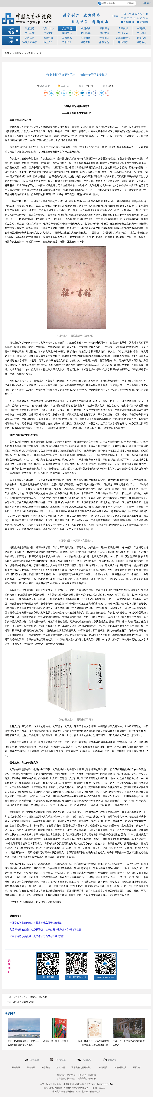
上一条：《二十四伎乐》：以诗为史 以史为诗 (26, 997)
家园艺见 (67, 37)
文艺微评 (142, 33)
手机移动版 (60, 1060)
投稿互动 (123, 33)
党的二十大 (48, 28)
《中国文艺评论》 (30, 42)
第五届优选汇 (123, 37)
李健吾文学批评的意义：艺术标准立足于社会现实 (33, 922)
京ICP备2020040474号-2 (102, 1084)
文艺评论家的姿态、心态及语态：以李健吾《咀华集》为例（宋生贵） (44, 929)
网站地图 (147, 3)
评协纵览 (29, 37)
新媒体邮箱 (129, 22)
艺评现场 (16, 53)
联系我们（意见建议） (81, 1067)
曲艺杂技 (30, 33)
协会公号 (48, 42)
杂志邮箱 (144, 22)
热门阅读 (86, 33)
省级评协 (48, 37)
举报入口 (137, 1067)
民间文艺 (48, 33)
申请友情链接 (120, 1067)
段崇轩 (112, 86)
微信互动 (87, 1060)
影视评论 (104, 28)
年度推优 (104, 37)
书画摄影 (142, 28)
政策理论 (30, 28)
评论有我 (85, 42)
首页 (7, 53)
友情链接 (103, 1067)
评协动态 (123, 42)
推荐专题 (104, 42)
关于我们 (46, 1067)
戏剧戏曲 (86, 28)
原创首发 (104, 33)
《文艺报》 (90, 86)
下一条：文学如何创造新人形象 (19, 1002)
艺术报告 (67, 42)
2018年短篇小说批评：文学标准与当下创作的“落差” (34, 936)
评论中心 (141, 42)
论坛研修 (85, 37)
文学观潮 (67, 28)
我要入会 (141, 37)
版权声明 (60, 1067)
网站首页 (16, 1067)
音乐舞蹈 (123, 28)
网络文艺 (67, 33)
